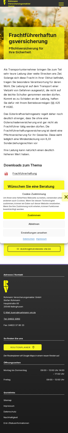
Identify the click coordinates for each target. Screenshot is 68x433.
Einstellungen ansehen (34, 232)
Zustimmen (34, 215)
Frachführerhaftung (24, 173)
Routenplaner (21, 347)
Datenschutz (29, 239)
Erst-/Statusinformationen (16, 423)
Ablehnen (34, 224)
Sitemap (8, 400)
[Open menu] (61, 4)
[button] (63, 194)
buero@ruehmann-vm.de (36, 249)
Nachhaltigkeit (11, 417)
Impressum (41, 239)
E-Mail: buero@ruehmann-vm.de (20, 312)
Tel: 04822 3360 (12, 318)
